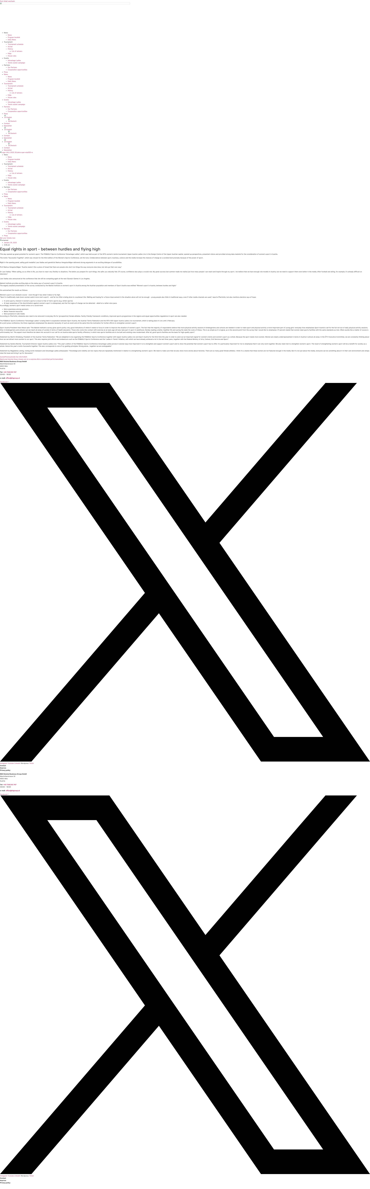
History (10, 49)
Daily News (12, 40)
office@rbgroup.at (13, 378)
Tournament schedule (15, 44)
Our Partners (12, 67)
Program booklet (14, 37)
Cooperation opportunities (17, 70)
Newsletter (8, 126)
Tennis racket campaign (16, 63)
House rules (12, 56)
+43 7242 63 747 (9, 372)
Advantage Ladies (14, 60)
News (10, 35)
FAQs (9, 53)
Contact (7, 123)
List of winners (17, 51)
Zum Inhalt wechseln (7, 1)
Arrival (10, 47)
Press (6, 72)
